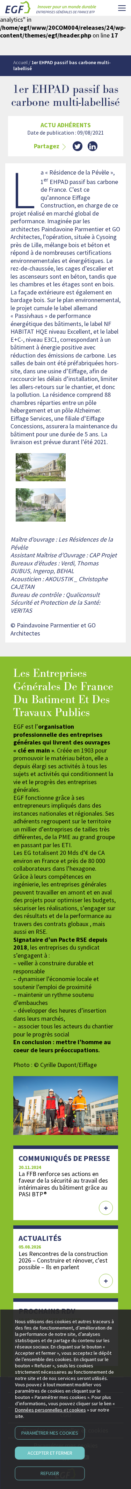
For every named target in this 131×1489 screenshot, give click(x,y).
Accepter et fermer (50, 1453)
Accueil (20, 62)
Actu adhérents (66, 125)
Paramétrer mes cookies (49, 1433)
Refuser (50, 1473)
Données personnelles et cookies (50, 1410)
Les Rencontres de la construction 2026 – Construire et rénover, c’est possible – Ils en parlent (63, 1260)
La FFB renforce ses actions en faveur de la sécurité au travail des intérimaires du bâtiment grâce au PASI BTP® (63, 1184)
